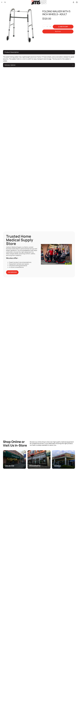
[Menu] (2, 2)
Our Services (12, 272)
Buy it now (58, 31)
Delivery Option (10, 65)
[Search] (5, 2)
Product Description (12, 52)
